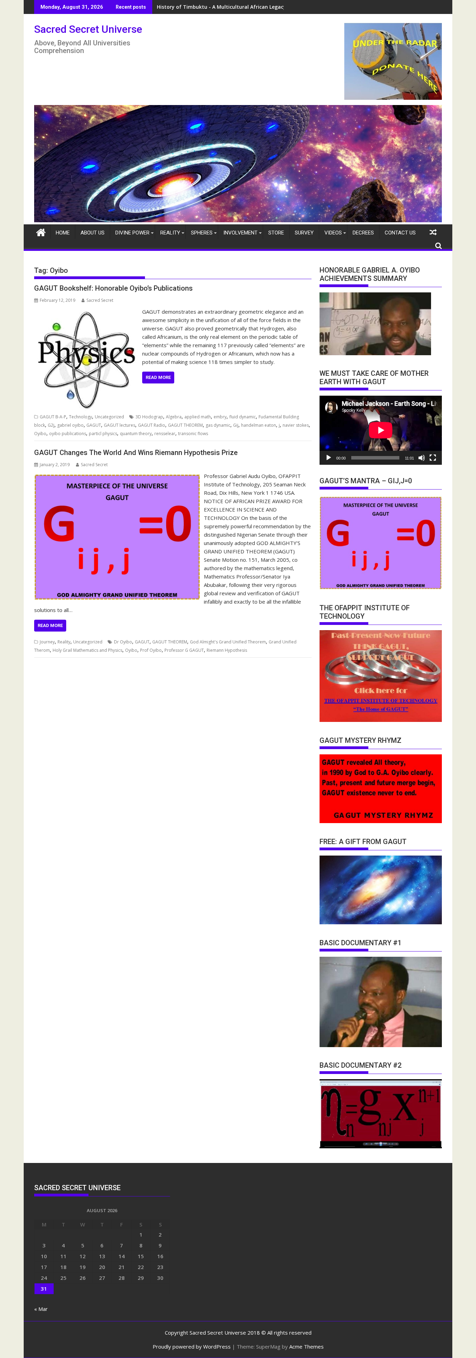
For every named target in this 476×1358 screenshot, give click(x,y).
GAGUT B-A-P (53, 417)
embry (220, 417)
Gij (235, 425)
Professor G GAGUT (184, 650)
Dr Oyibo (123, 642)
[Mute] (421, 457)
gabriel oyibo (70, 425)
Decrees (363, 233)
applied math (197, 417)
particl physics (103, 433)
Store (276, 233)
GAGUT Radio (151, 425)
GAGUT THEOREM (185, 425)
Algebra (174, 417)
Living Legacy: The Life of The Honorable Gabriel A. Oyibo (227, 6)
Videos (333, 233)
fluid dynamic (242, 417)
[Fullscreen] (432, 457)
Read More (158, 377)
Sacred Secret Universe (88, 29)
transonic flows (193, 433)
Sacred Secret (99, 300)
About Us (92, 233)
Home (63, 233)
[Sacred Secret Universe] (238, 220)
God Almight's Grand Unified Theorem (228, 642)
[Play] (328, 457)
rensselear (164, 433)
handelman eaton (258, 425)
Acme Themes (306, 1346)
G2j (51, 425)
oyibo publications (67, 433)
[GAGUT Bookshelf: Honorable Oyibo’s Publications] (86, 311)
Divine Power (132, 233)
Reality (170, 233)
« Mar (41, 1308)
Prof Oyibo (151, 650)
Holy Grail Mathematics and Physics (87, 650)
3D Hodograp (149, 417)
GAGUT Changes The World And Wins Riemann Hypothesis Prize (136, 452)
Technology (80, 417)
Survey (304, 233)
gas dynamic (218, 425)
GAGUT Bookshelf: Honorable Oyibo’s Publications (113, 288)
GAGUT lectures (119, 425)
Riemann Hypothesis (227, 650)
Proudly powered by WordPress (192, 1346)
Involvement (240, 233)
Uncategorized (109, 417)
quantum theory (136, 433)
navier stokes (296, 425)
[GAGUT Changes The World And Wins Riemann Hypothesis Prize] (117, 475)
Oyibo (40, 433)
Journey (47, 642)
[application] (381, 430)
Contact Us (400, 233)
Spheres (202, 233)
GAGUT (93, 425)
